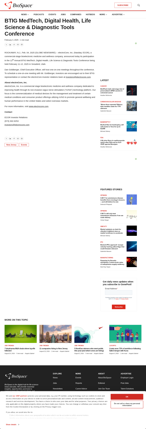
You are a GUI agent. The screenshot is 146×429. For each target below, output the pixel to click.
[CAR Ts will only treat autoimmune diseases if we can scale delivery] (132, 215)
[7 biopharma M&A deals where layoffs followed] (21, 334)
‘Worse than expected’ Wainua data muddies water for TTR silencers (111, 106)
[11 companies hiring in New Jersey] (55, 334)
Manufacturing (106, 258)
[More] (28, 14)
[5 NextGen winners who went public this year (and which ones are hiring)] (90, 334)
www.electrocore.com (38, 106)
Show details (11, 424)
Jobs (63, 14)
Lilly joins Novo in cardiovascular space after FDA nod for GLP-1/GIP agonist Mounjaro (112, 142)
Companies (75, 14)
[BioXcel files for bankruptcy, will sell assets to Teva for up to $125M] (132, 126)
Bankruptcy (105, 122)
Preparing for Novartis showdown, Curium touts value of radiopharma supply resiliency (112, 262)
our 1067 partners (20, 396)
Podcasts (39, 14)
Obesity (103, 226)
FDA (101, 137)
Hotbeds (90, 14)
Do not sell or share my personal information (127, 404)
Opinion (103, 195)
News (24, 14)
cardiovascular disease (110, 102)
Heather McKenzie (106, 95)
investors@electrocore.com (78, 77)
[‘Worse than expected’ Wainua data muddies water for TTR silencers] (132, 106)
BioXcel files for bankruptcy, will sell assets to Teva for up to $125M (112, 127)
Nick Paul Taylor (105, 267)
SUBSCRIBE (122, 5)
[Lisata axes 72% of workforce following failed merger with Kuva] (125, 334)
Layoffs (112, 345)
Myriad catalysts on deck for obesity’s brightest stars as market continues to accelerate (111, 231)
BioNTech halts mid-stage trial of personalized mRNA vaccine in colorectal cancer (112, 91)
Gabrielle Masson (105, 111)
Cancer (103, 86)
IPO (101, 242)
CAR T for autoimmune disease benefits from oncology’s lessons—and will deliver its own (112, 200)
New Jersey (11, 145)
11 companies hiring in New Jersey (53, 349)
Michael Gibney (105, 131)
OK (127, 397)
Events (52, 14)
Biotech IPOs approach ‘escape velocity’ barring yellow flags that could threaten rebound (112, 247)
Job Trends (9, 345)
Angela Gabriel (29, 353)
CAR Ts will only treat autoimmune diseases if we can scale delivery (111, 215)
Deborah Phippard (106, 204)
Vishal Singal (104, 220)
